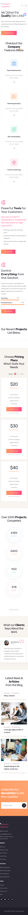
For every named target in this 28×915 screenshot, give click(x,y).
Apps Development (13, 341)
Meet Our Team (4, 850)
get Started (8, 311)
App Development (5, 876)
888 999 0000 (4, 831)
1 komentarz (16, 693)
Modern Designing (5, 867)
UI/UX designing (4, 873)
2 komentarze (16, 727)
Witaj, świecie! (9, 696)
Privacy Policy (4, 888)
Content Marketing (14, 170)
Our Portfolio (3, 853)
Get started (8, 251)
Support (2, 885)
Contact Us (3, 859)
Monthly (11, 374)
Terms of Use (3, 891)
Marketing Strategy (5, 870)
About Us (2, 847)
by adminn (7, 693)
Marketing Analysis (14, 103)
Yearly (22, 374)
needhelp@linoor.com (6, 834)
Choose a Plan (14, 409)
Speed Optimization (14, 70)
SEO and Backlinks (14, 137)
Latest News (3, 856)
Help (1, 894)
